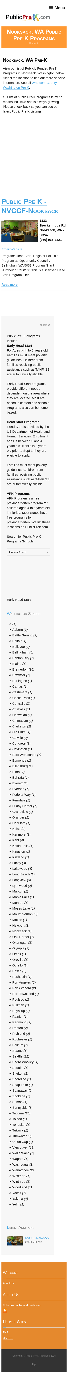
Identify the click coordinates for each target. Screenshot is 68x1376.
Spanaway (22, 1090)
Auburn (20, 629)
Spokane (21, 1096)
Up (34, 1364)
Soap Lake (22, 1085)
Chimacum (22, 721)
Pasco (19, 971)
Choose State (17, 552)
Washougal (22, 1164)
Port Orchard (24, 988)
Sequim (20, 1068)
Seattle (20, 1056)
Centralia (21, 703)
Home (32, 43)
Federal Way (24, 794)
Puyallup (21, 1011)
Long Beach (23, 874)
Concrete (21, 743)
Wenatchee (23, 1170)
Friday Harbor (24, 806)
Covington (22, 749)
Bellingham (22, 652)
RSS (5, 1310)
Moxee (19, 920)
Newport (20, 925)
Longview (21, 880)
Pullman (20, 1005)
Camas (20, 686)
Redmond (21, 1022)
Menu (60, 7)
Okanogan (22, 942)
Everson (20, 789)
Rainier (20, 1016)
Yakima (20, 1199)
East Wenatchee (26, 755)
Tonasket (21, 1125)
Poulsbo (20, 999)
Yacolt (19, 1193)
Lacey (19, 863)
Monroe (20, 903)
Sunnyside (22, 1107)
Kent (18, 840)
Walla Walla (23, 1153)
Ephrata (20, 777)
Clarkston (21, 726)
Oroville (20, 960)
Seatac (19, 1051)
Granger (20, 817)
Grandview (22, 812)
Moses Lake (23, 908)
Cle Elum (21, 732)
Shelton (20, 1073)
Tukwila (20, 1130)
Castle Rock (23, 698)
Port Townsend (25, 994)
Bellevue (21, 647)
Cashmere (22, 692)
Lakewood (22, 868)
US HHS (8, 1337)
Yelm (18, 1204)
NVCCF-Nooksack (37, 1238)
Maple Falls (23, 897)
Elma (18, 772)
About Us (8, 1283)
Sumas (19, 1102)
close (45, 325)
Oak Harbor (23, 937)
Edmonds (21, 760)
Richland (21, 1033)
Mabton (20, 891)
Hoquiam (21, 823)
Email (5, 249)
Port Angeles (24, 982)
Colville (20, 738)
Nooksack (22, 931)
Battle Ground (24, 635)
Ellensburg (22, 766)
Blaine (19, 664)
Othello (20, 965)
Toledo (19, 1119)
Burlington (22, 681)
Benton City (23, 658)
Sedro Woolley (25, 1062)
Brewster (21, 675)
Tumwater (22, 1136)
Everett (20, 783)
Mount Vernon (25, 914)
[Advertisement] (34, 153)
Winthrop (21, 1181)
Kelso (18, 829)
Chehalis (21, 709)
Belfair (19, 641)
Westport (21, 1176)
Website (16, 249)
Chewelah (22, 715)
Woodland (22, 1187)
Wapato (20, 1159)
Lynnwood (22, 886)
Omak (19, 954)
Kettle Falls (22, 846)
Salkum (20, 1045)
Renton (20, 1028)
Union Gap (22, 1142)
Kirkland (20, 857)
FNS (5, 1332)
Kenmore (21, 834)
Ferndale (21, 800)
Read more (9, 284)
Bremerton (23, 669)
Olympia (20, 948)
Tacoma (21, 1113)
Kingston (21, 851)
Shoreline (21, 1079)
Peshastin (22, 977)
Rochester (22, 1039)
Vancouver (23, 1147)
